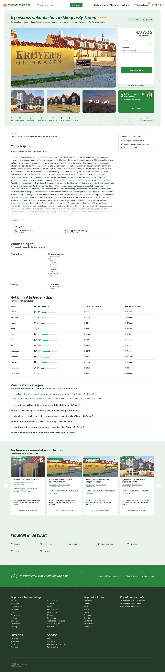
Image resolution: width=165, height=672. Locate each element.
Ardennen (15, 603)
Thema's (114, 5)
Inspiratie (125, 5)
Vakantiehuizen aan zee (130, 606)
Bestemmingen (101, 5)
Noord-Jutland (29, 22)
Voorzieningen (30, 136)
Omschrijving (16, 136)
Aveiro (49, 606)
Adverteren (15, 641)
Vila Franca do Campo (56, 621)
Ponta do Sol (52, 609)
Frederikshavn (42, 22)
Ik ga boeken (136, 70)
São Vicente (52, 601)
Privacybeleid (52, 647)
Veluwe (14, 601)
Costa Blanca (16, 606)
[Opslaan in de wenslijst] (41, 460)
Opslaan (148, 19)
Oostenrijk (88, 621)
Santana (50, 626)
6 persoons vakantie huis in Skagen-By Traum (60, 481)
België (86, 612)
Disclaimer (51, 641)
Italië (86, 606)
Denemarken (16, 22)
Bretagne (15, 621)
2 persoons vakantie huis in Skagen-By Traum (97, 481)
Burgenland (15, 615)
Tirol (12, 612)
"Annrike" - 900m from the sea (25, 480)
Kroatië (87, 618)
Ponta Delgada (53, 624)
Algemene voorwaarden (57, 644)
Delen (135, 19)
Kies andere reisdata (28, 510)
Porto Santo (52, 612)
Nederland (88, 601)
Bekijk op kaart (98, 22)
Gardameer (15, 609)
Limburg (14, 618)
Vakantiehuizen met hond (130, 603)
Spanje (86, 609)
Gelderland (15, 624)
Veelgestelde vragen (47, 136)
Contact (14, 644)
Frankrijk (87, 603)
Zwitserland (88, 624)
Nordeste (51, 615)
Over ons (14, 638)
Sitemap (14, 647)
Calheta (50, 603)
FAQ (49, 638)
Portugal (87, 626)
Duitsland (87, 615)
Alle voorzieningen (147, 120)
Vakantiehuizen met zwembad (132, 601)
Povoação (51, 618)
